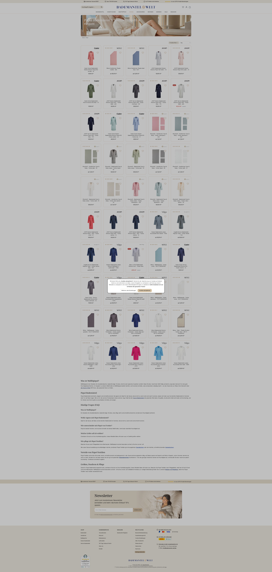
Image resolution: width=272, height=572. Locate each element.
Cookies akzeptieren (144, 290)
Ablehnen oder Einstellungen (128, 290)
